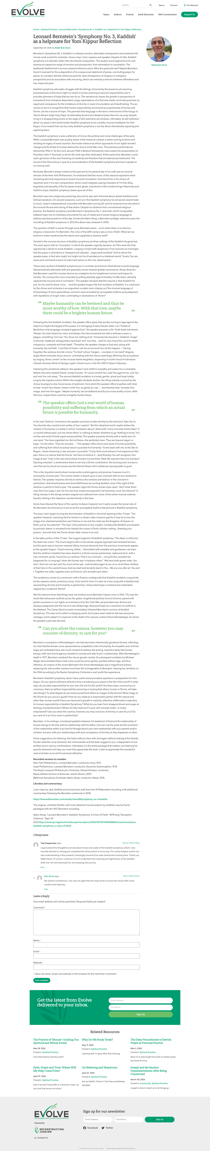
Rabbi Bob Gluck (62, 48)
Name (37, 940)
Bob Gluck (49, 876)
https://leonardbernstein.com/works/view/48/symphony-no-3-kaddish (70, 799)
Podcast (130, 14)
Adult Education (146, 14)
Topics (106, 14)
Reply (42, 867)
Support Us (189, 14)
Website (37, 962)
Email (36, 951)
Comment (39, 907)
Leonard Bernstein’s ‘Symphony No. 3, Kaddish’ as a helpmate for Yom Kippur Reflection (100, 29)
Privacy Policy (129, 1148)
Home (36, 29)
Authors (118, 14)
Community (145, 1083)
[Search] (150, 5)
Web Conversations (167, 14)
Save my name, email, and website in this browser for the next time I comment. (76, 974)
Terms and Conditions (114, 1148)
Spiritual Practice (49, 29)
